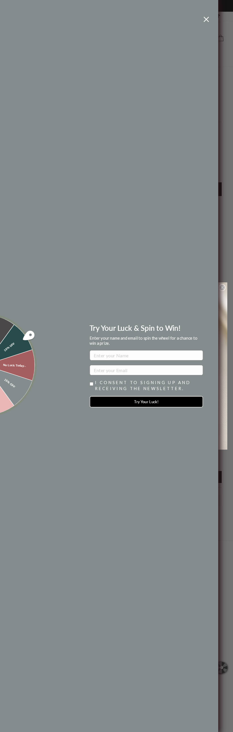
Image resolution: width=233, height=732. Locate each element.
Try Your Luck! (146, 401)
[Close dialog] (222, 287)
